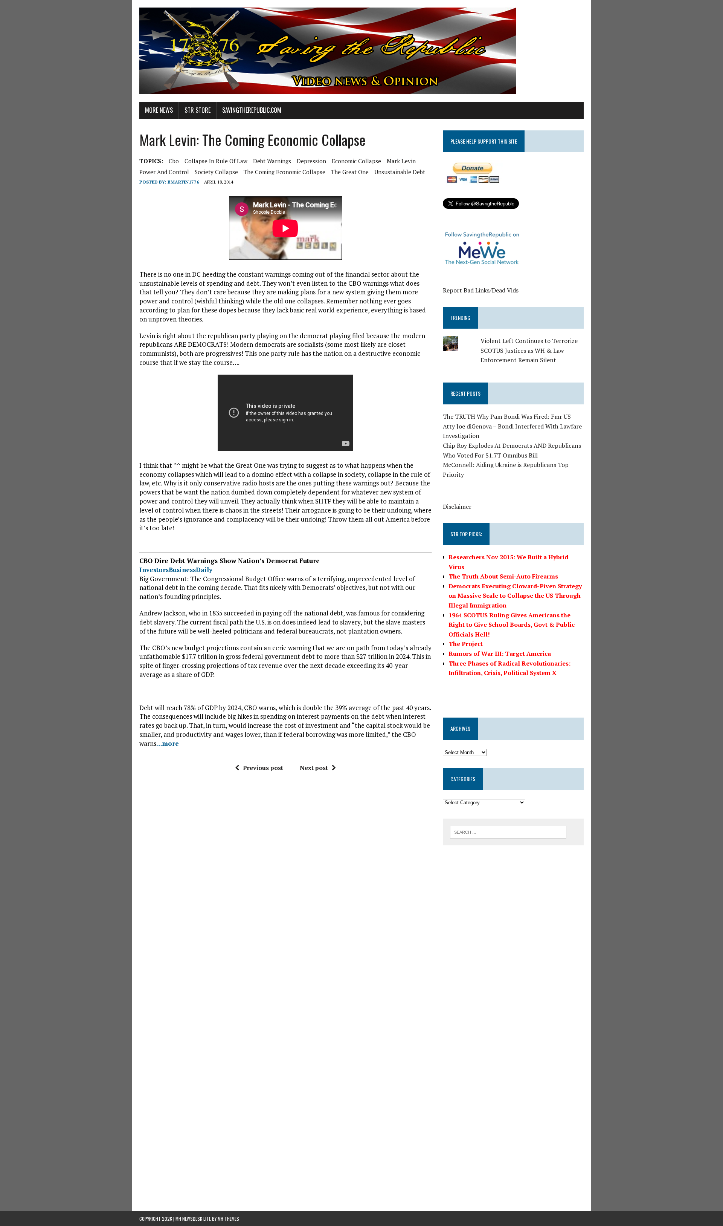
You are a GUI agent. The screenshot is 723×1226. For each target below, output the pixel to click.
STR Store (197, 110)
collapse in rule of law (216, 161)
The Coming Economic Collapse (284, 172)
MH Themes (228, 1218)
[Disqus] (285, 891)
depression (311, 161)
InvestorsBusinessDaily (175, 569)
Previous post (263, 768)
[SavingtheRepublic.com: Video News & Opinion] (361, 51)
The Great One (350, 172)
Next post (314, 768)
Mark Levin (401, 161)
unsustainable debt (399, 172)
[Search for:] (508, 831)
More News (159, 110)
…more (167, 743)
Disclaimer (457, 506)
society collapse (216, 172)
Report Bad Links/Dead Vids (481, 290)
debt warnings (272, 161)
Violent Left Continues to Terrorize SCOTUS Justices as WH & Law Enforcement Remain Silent (529, 350)
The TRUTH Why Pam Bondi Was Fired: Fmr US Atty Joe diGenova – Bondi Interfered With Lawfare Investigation (512, 426)
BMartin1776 (183, 182)
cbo (174, 161)
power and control (164, 172)
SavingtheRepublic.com (251, 110)
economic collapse (356, 161)
